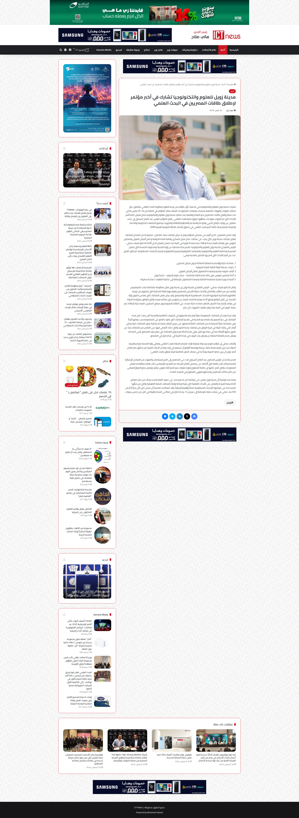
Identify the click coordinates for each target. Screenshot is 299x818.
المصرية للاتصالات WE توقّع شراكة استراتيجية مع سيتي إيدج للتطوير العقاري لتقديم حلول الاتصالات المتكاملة (79, 272)
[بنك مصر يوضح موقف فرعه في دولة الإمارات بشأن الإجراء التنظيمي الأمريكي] (102, 308)
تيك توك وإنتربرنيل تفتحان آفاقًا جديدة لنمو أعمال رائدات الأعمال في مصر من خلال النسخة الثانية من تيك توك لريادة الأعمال (216, 758)
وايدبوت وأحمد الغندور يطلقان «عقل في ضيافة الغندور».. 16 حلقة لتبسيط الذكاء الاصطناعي (77, 322)
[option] (87, 170)
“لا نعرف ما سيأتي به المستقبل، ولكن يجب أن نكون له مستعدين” (78, 452)
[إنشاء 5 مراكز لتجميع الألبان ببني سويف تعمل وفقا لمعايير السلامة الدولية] (102, 701)
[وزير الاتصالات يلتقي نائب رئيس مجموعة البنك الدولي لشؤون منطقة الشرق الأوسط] (102, 662)
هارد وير (158, 50)
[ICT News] (216, 35)
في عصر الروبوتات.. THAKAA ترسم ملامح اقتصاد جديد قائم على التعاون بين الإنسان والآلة (78, 213)
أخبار (223, 50)
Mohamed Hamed (155, 812)
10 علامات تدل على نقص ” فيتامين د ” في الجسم (88, 394)
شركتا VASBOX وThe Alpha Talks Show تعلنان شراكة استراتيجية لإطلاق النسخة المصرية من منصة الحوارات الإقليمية (129, 758)
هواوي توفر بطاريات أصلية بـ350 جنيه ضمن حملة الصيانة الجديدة (174, 756)
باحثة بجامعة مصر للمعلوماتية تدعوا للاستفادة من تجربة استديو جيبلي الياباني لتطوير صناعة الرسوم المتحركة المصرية (78, 231)
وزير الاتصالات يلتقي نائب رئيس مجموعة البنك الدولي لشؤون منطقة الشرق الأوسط (78, 660)
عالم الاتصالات (209, 50)
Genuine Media (103, 50)
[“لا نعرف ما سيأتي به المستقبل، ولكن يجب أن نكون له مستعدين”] (102, 455)
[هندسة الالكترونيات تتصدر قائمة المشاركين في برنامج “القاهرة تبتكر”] (102, 496)
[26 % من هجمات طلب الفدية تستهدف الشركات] (102, 408)
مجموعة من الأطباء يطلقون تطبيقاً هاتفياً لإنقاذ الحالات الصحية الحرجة (79, 531)
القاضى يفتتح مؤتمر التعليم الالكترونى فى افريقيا (79, 510)
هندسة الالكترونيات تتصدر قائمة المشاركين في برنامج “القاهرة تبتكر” (79, 493)
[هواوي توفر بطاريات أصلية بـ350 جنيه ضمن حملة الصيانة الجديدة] (172, 740)
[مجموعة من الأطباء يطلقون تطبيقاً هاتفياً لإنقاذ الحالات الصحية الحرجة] (102, 535)
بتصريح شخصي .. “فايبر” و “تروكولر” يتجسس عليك (80, 420)
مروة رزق (229, 110)
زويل (229, 402)
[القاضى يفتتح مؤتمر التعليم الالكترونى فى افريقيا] (102, 515)
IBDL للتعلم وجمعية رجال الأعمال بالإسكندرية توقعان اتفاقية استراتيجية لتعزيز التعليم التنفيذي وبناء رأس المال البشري (79, 252)
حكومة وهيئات (190, 50)
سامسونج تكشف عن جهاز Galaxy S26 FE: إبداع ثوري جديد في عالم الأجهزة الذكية (77, 337)
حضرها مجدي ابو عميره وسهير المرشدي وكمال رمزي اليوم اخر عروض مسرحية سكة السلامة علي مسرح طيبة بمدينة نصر (78, 474)
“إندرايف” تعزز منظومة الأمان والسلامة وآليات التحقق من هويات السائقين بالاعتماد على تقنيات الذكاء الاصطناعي (78, 291)
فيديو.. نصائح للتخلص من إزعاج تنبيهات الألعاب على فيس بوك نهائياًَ (88, 593)
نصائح (147, 50)
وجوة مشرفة (133, 50)
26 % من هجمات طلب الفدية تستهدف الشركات (78, 408)
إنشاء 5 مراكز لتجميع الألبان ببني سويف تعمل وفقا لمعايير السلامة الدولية (79, 700)
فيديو (119, 50)
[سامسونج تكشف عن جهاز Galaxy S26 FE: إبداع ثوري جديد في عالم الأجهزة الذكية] (102, 338)
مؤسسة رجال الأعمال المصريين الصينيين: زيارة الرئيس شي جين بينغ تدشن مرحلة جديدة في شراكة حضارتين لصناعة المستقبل (87, 178)
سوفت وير (172, 50)
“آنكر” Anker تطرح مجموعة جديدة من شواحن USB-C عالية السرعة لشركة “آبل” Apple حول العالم (77, 644)
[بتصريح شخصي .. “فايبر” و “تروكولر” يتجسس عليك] (102, 422)
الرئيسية (234, 50)
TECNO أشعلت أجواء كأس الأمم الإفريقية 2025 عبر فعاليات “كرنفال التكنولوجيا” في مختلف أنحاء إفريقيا (78, 626)
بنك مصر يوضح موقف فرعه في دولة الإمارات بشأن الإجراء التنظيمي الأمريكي (78, 307)
